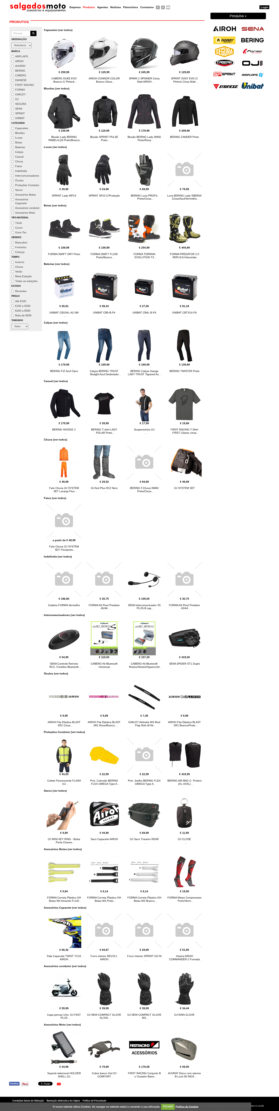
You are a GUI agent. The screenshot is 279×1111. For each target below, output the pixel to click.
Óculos (19, 180)
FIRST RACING (24, 84)
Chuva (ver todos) (55, 439)
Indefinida (21, 170)
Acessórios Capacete (21, 201)
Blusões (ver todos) (56, 88)
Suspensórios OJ (144, 429)
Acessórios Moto (25, 212)
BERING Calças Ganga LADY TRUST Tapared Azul (144, 373)
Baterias (20, 147)
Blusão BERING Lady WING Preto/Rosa (144, 138)
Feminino (20, 247)
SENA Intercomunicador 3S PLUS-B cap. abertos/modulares (144, 608)
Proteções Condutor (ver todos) (64, 732)
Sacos (19, 189)
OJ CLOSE (184, 839)
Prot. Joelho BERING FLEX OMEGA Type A (144, 782)
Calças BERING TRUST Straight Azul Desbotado (104, 373)
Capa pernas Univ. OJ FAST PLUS (64, 1016)
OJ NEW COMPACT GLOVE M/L (144, 1016)
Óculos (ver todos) (56, 673)
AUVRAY (20, 65)
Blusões (20, 132)
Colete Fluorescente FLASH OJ (64, 782)
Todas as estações (26, 281)
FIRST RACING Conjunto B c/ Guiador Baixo (144, 1075)
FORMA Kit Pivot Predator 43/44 (184, 607)
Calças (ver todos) (56, 322)
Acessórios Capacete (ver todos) (65, 907)
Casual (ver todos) (56, 381)
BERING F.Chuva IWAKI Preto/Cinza (144, 489)
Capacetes (21, 128)
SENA (18, 108)
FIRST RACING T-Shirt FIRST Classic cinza (184, 431)
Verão (18, 271)
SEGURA (20, 103)
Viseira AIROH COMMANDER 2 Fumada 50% (184, 959)
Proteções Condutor (27, 185)
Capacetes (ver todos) (58, 30)
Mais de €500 (23, 315)
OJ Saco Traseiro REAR (144, 839)
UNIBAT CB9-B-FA (104, 312)
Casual (19, 156)
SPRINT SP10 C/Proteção (104, 195)
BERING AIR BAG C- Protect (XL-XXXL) (184, 782)
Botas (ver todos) (55, 205)
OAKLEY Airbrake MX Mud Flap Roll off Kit (144, 724)
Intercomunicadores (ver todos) (64, 615)
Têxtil (18, 222)
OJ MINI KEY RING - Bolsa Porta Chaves (64, 841)
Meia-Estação (23, 276)
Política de (187, 1106)
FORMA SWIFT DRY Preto (64, 254)
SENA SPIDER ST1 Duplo (184, 663)
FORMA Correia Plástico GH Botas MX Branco (144, 899)
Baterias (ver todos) (56, 263)
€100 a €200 (22, 305)
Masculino (21, 242)
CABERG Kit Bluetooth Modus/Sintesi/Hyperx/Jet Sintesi (144, 667)
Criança (19, 251)
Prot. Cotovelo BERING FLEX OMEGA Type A (104, 782)
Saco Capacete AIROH (104, 839)
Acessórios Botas (25, 194)
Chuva (19, 161)
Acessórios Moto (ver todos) (62, 1024)
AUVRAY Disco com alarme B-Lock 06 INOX (184, 1075)
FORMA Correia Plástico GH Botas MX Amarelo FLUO (64, 899)
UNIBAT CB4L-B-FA (144, 312)
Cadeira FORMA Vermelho (64, 605)
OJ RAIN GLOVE (184, 1014)
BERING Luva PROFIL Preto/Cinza (144, 197)
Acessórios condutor (27, 207)
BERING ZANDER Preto (184, 136)
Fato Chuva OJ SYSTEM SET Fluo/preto (64, 548)
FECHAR (168, 1106)
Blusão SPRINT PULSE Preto (104, 138)
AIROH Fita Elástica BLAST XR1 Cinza (64, 724)
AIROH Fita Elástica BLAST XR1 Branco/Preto (184, 724)
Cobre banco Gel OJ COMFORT (104, 1075)
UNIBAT (20, 118)
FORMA (20, 89)
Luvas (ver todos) (55, 146)
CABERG (20, 75)
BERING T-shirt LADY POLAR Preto (104, 431)
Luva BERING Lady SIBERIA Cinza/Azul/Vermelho (184, 197)
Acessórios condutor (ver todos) (65, 966)
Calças (19, 151)
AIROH (19, 61)
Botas (18, 142)
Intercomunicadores (27, 175)
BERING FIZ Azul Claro (64, 371)
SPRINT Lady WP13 (64, 195)
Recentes (21, 291)
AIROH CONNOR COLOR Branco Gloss (104, 80)
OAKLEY (20, 94)
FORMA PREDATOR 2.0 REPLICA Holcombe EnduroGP (184, 257)
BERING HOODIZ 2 (64, 429)
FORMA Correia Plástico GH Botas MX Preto (104, 899)
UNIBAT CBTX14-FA (184, 312)
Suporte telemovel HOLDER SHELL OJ (64, 1075)
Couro (19, 227)
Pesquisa (237, 16)
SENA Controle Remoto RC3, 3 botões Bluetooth (64, 665)
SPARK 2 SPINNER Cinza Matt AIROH (144, 80)
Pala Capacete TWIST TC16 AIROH (64, 958)
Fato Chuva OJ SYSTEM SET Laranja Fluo (64, 489)
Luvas (18, 137)
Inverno (19, 262)
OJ (17, 99)
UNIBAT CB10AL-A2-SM (64, 312)
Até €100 (20, 301)
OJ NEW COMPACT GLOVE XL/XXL (104, 1016)
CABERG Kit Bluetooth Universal (104, 665)
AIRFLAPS (21, 56)
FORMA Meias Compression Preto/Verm (184, 899)
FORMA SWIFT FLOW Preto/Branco (104, 256)
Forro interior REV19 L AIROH (104, 958)
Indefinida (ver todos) (58, 556)
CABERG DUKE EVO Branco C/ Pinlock (64, 80)
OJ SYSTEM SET (184, 488)
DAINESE (21, 80)
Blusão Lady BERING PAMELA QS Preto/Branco (64, 138)
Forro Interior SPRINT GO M (144, 956)
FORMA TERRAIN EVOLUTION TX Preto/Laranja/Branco (144, 257)
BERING (20, 70)
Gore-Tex (20, 232)
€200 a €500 (22, 310)
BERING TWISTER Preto (184, 371)
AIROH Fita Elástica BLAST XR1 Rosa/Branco (104, 724)
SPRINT (20, 113)
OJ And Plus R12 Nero (104, 488)
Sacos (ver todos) (55, 790)
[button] (59, 1084)
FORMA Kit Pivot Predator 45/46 (104, 607)
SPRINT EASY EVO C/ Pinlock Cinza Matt (184, 80)
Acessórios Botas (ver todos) (63, 849)
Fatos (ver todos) (55, 498)
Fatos (18, 166)
